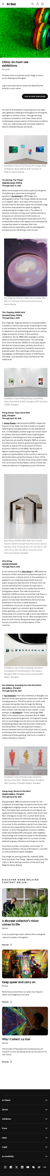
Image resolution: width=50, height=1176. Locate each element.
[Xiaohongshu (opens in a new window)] (45, 1167)
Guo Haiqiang (10, 695)
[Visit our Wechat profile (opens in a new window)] (33, 1167)
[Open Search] (33, 4)
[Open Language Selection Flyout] (47, 4)
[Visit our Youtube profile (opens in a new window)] (28, 1167)
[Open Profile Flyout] (38, 4)
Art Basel (6, 1100)
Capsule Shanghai (9, 563)
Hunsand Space (8, 315)
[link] (11, 3)
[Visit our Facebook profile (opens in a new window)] (11, 1167)
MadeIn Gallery (8, 794)
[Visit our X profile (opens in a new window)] (16, 1167)
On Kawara (17, 712)
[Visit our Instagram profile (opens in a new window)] (5, 1167)
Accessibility (8, 1156)
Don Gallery (7, 688)
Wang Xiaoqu (10, 423)
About (5, 1109)
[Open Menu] (3, 4)
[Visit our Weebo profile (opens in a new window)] (39, 1167)
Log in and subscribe (34, 96)
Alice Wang (26, 571)
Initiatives (6, 1119)
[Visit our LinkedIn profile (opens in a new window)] (22, 1167)
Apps (4, 1137)
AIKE (4, 415)
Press (4, 1128)
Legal (4, 1147)
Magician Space (8, 182)
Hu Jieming (16, 196)
